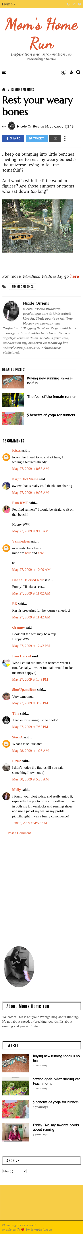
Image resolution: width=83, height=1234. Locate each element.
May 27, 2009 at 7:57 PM (30, 727)
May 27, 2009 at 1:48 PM (30, 679)
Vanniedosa (21, 541)
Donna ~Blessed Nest (28, 580)
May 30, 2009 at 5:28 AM (30, 779)
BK (14, 604)
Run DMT (20, 503)
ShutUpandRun (24, 689)
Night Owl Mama (25, 479)
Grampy (18, 627)
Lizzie (16, 761)
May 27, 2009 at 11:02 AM (31, 593)
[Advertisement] (41, 892)
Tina (15, 713)
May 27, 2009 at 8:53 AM (30, 469)
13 (72, 126)
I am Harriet (21, 656)
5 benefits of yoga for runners (56, 1102)
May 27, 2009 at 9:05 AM (30, 492)
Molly (16, 790)
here (74, 276)
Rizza (16, 450)
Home (7, 4)
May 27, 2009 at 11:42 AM (31, 617)
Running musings (22, 89)
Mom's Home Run (41, 33)
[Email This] (55, 138)
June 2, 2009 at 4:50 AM (29, 823)
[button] (9, 4)
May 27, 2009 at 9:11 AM (30, 531)
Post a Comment (19, 833)
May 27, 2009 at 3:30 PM (30, 703)
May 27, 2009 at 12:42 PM (31, 646)
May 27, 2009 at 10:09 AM (31, 570)
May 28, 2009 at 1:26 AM (30, 751)
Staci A (17, 737)
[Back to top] (72, 1223)
